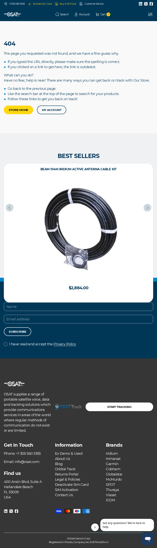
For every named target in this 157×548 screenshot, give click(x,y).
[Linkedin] (140, 4)
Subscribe (17, 331)
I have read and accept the (42, 344)
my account (51, 110)
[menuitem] (68, 453)
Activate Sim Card (42, 3)
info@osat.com (27, 462)
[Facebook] (151, 4)
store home (18, 110)
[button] (62, 14)
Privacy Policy (64, 344)
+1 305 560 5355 (17, 3)
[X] (146, 4)
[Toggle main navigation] (150, 14)
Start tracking (119, 407)
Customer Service (94, 3)
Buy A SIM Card (68, 3)
